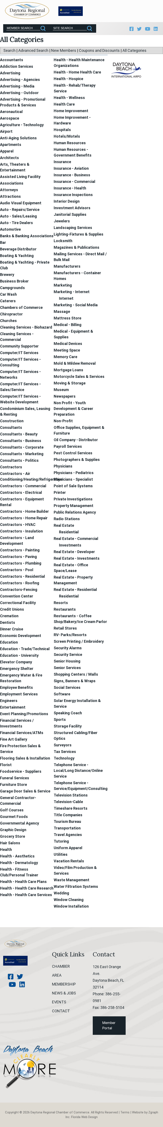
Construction (12, 421)
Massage (62, 311)
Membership (64, 984)
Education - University (19, 655)
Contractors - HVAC (17, 524)
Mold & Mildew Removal (75, 363)
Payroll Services (68, 446)
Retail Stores (65, 628)
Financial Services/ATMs (21, 732)
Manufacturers (67, 266)
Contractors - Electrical (21, 492)
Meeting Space (67, 350)
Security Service (68, 654)
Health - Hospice (68, 78)
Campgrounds (12, 287)
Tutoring (61, 841)
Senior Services (67, 667)
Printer (60, 492)
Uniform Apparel (68, 848)
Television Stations (71, 795)
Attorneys (9, 190)
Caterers (8, 301)
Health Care (64, 104)
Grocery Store (12, 836)
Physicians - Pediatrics (74, 472)
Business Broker (14, 281)
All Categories (134, 50)
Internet (66, 298)
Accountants (11, 60)
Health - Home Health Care (77, 72)
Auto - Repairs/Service (19, 209)
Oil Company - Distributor (76, 440)
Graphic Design (13, 830)
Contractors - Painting (20, 550)
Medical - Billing (68, 324)
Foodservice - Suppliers (20, 771)
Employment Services (19, 694)
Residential (69, 532)
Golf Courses (12, 810)
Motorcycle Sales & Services (79, 376)
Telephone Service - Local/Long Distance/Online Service (78, 770)
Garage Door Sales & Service (25, 791)
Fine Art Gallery (13, 739)
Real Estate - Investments (77, 558)
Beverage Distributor (18, 249)
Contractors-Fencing (18, 589)
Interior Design (67, 201)
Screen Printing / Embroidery (79, 641)
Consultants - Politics (19, 460)
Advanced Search (33, 50)
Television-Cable (68, 801)
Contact (61, 1011)
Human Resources (70, 143)
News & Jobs (64, 993)
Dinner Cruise (11, 629)
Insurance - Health (70, 188)
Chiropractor (11, 314)
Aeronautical (11, 111)
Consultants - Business (20, 440)
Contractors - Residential (22, 576)
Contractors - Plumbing (20, 563)
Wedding (61, 893)
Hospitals (62, 129)
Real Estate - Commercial (76, 538)
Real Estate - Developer (74, 551)
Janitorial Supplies (70, 214)
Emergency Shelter (16, 668)
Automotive (10, 229)
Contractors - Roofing (19, 583)
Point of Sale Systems (73, 486)
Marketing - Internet (72, 292)
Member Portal (108, 1025)
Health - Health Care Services (26, 895)
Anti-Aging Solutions (18, 138)
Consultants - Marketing (22, 454)
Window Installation (71, 906)
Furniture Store (13, 784)
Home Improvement (71, 111)
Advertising (10, 73)
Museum (61, 389)
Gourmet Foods (14, 816)
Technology (64, 758)
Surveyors (63, 745)
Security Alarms (68, 648)
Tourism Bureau (67, 821)
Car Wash (8, 294)
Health (6, 849)
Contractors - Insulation (21, 531)
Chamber (61, 966)
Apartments (10, 144)
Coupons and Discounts (99, 50)
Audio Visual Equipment (20, 203)
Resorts (61, 602)
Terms (124, 1112)
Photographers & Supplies (77, 459)
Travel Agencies (68, 834)
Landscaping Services (73, 227)
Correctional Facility (18, 602)
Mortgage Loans (68, 370)
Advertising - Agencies (20, 79)
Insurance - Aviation (71, 168)
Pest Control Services (73, 453)
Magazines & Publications (76, 247)
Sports (60, 719)
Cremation (9, 616)
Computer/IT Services (19, 352)
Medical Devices (68, 343)
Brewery (7, 274)
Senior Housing (67, 661)
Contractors (11, 467)
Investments (70, 545)
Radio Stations (67, 519)
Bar (3, 242)
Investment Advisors (72, 208)
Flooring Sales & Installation (25, 758)
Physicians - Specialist (73, 479)
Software (62, 694)
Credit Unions (12, 609)
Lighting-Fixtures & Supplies (78, 234)
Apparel (7, 151)
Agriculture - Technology (22, 125)
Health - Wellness (69, 97)
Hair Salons (10, 843)
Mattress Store (67, 318)
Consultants (11, 427)
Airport (6, 131)
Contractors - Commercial (23, 486)
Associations (11, 183)
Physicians (63, 466)
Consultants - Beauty (19, 434)
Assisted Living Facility (20, 176)
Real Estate (64, 525)
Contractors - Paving (18, 556)
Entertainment (12, 707)
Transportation (67, 828)
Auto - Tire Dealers (16, 222)
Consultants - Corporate (22, 447)
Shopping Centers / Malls (76, 674)
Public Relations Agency (75, 512)
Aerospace (9, 118)
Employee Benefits (16, 687)
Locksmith (63, 241)
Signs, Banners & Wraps (75, 681)
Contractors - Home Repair (24, 518)
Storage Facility (68, 726)
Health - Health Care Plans (23, 881)
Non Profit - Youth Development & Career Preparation (73, 409)
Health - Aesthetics (17, 856)
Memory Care (65, 356)
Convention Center (16, 596)
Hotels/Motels (67, 136)
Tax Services (65, 751)
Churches (8, 320)
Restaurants (65, 609)
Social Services (67, 687)
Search (9, 50)
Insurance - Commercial (74, 181)
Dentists (7, 622)
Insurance (62, 162)
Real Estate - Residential (75, 589)
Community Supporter (19, 346)
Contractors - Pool (16, 570)
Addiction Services (16, 66)
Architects (9, 157)
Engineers (8, 700)
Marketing (63, 285)
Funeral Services (14, 778)
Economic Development (20, 635)
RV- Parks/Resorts (70, 635)
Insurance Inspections (73, 194)
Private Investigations (73, 499)
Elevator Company (16, 662)
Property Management (73, 505)
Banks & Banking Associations (26, 236)
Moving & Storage (70, 383)
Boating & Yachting (17, 255)
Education (9, 642)
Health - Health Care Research (26, 888)
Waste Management (71, 880)
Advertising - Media (17, 86)
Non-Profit (63, 421)
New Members (63, 50)
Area (57, 975)
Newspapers (65, 396)
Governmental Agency (19, 823)
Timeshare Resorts (70, 808)
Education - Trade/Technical (25, 649)
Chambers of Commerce (21, 307)
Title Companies (68, 815)
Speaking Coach (68, 713)
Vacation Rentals (69, 861)
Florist (6, 765)
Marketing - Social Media (76, 305)
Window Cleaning (69, 899)
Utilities (60, 854)
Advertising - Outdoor (19, 92)
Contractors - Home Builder (24, 511)
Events (59, 1002)
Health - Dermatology (19, 862)
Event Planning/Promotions (24, 714)
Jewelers (62, 221)
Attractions (10, 196)
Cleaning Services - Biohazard (26, 327)
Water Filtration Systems (76, 886)
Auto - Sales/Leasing (18, 216)
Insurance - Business (72, 175)
